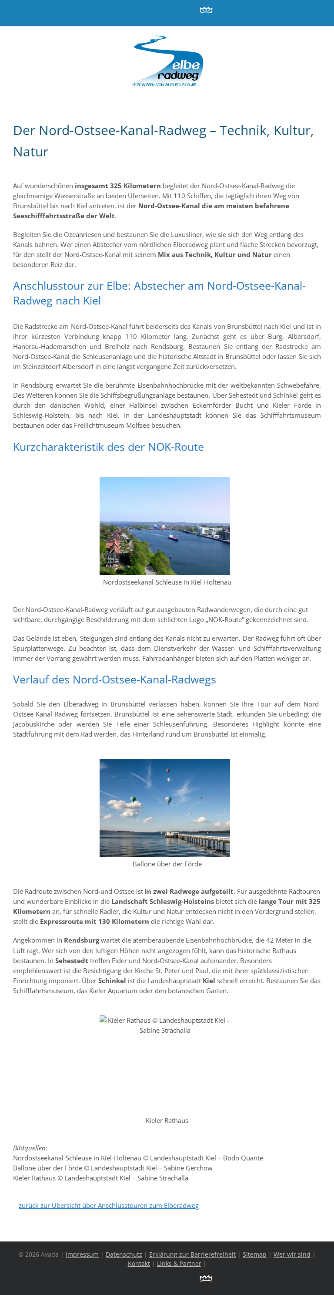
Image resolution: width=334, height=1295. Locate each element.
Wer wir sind (292, 1254)
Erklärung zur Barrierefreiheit (192, 1254)
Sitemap (255, 1254)
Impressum (82, 1254)
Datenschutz (124, 1254)
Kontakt (139, 1263)
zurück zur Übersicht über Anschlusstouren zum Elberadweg (109, 1205)
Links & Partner (179, 1263)
